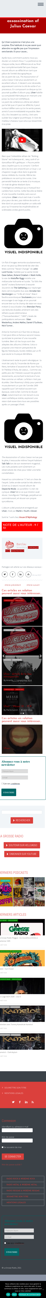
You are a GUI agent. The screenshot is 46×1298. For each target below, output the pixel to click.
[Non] (43, 1289)
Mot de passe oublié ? (12, 1164)
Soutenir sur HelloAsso (23, 845)
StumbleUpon (28, 574)
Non (14, 1294)
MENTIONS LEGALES (13, 1093)
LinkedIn (20, 574)
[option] (22, 626)
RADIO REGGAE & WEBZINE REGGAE (23, 1191)
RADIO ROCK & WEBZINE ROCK (21, 1179)
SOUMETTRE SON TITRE (15, 1087)
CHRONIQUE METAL (9, 600)
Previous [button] (3, 656)
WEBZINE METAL (20, 600)
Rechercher (23, 820)
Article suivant (33, 584)
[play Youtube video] (22, 140)
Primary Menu (41, 4)
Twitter (5, 574)
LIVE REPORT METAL (9, 630)
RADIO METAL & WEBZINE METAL (22, 1185)
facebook (19, 1102)
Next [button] (40, 656)
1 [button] (21, 713)
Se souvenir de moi (12, 1147)
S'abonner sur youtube (22, 854)
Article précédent (13, 584)
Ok (8, 1294)
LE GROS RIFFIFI (5, 880)
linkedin (26, 1102)
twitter (13, 1102)
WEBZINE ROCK (17, 550)
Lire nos (12, 783)
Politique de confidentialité (29, 1294)
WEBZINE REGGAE (12, 920)
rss (32, 1102)
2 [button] (23, 713)
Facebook (13, 574)
